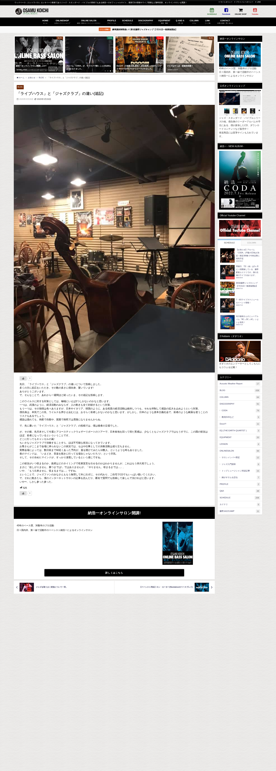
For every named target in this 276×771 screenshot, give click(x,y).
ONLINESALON (239, 451)
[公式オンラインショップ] (240, 103)
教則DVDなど (240, 417)
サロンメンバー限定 (240, 458)
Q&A (239, 491)
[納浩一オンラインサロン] (240, 55)
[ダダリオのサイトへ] (240, 351)
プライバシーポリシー (244, 2)
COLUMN (239, 397)
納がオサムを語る (240, 477)
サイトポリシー (226, 2)
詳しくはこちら (114, 573)
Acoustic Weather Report (239, 384)
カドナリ (239, 504)
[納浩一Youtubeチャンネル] (240, 228)
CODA (240, 410)
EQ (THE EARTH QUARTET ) (239, 431)
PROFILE (239, 484)
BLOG (20, 87)
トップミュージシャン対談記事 (240, 471)
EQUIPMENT (239, 437)
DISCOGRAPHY (239, 404)
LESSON (239, 444)
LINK (259, 2)
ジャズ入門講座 (240, 464)
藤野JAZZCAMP (239, 511)
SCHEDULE (239, 498)
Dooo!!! (239, 424)
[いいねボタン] (23, 378)
